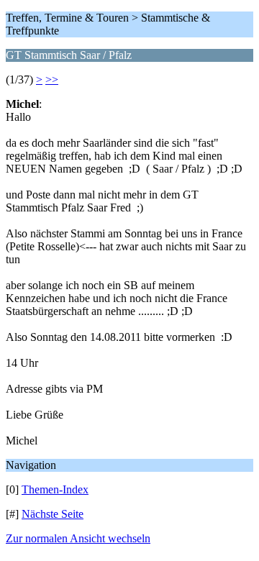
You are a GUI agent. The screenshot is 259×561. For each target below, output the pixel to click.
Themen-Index (55, 489)
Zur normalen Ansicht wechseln (78, 538)
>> (51, 79)
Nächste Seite (52, 514)
